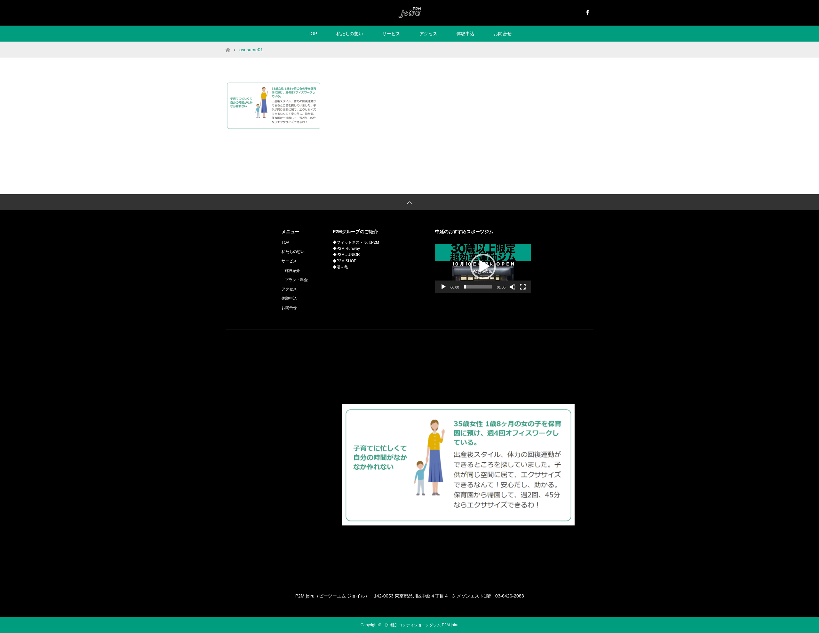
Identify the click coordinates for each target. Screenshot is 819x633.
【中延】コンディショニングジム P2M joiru (420, 625)
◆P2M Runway (346, 248)
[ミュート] (512, 287)
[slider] (478, 287)
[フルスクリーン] (523, 287)
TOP (312, 33)
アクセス (428, 33)
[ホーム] (228, 44)
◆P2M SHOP (344, 261)
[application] (483, 266)
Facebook (587, 11)
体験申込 (465, 33)
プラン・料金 (296, 280)
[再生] (443, 287)
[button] (483, 266)
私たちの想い (349, 33)
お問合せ (503, 33)
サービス (391, 33)
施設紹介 (292, 270)
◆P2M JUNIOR (346, 254)
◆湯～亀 (340, 267)
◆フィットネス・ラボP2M (356, 242)
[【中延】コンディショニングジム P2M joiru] (409, 12)
